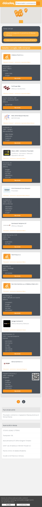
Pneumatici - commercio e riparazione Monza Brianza (16, 195)
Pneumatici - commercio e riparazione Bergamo (15, 369)
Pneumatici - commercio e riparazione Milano (14, 158)
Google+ (7, 75)
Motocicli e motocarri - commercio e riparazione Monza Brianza (18, 123)
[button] (19, 15)
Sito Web (7, 173)
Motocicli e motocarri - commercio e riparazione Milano (16, 62)
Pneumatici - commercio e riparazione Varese (14, 330)
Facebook (8, 138)
